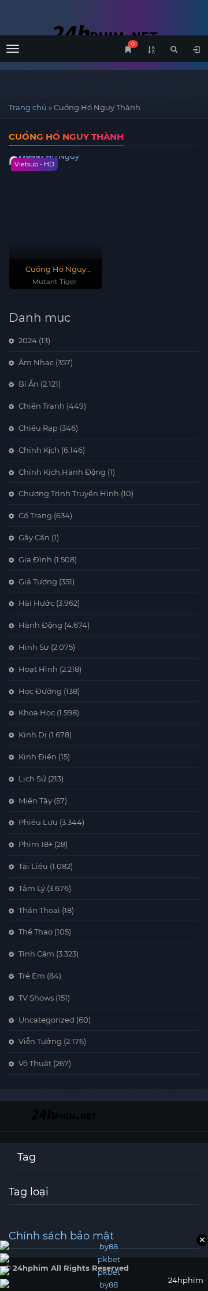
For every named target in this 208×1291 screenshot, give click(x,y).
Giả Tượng (37, 581)
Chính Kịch (39, 449)
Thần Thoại (39, 910)
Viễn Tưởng (40, 1041)
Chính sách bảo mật (61, 1236)
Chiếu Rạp (38, 427)
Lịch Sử (32, 778)
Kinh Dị (32, 734)
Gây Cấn (34, 537)
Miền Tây (35, 800)
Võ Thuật (34, 1063)
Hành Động (40, 625)
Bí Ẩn (28, 383)
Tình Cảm (36, 953)
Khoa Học (36, 712)
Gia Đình (35, 559)
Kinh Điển (37, 756)
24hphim (104, 33)
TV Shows (36, 997)
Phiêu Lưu (38, 822)
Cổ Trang (35, 515)
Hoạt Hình (38, 669)
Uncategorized (46, 1019)
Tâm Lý (31, 888)
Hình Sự (33, 647)
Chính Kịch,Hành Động (62, 472)
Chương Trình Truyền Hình (68, 493)
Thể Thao (35, 931)
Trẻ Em (31, 975)
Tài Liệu (33, 866)
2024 (27, 340)
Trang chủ (28, 107)
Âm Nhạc (36, 362)
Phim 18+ (35, 844)
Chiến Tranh (41, 405)
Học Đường (40, 691)
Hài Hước (36, 603)
